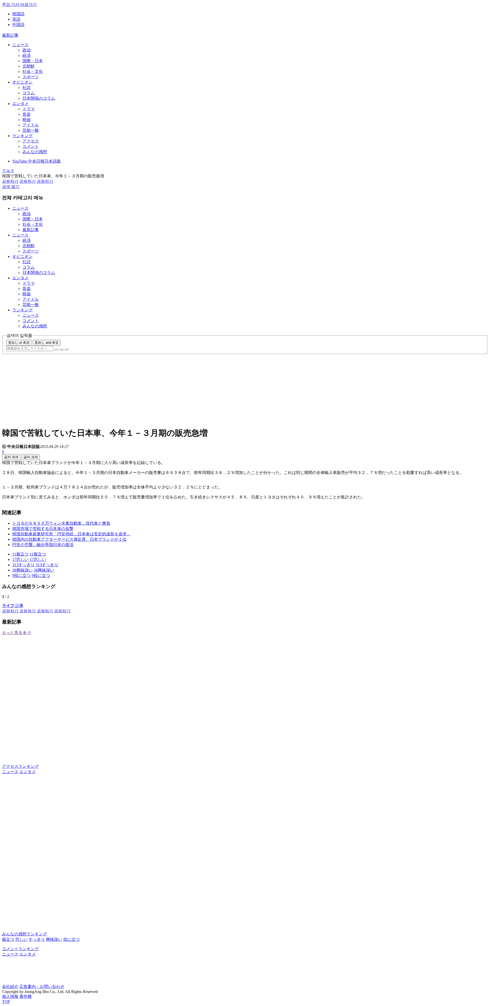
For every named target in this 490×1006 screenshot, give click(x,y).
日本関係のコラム (38, 98)
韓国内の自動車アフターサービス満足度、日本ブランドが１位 (69, 539)
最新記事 (10, 35)
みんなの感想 (34, 152)
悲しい (21, 939)
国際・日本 (32, 61)
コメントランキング (20, 949)
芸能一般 (30, 130)
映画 (26, 119)
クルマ (8, 170)
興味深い (54, 939)
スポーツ (30, 77)
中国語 (18, 24)
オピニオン (22, 82)
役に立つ (71, 939)
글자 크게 (30, 457)
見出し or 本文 (19, 343)
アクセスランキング (20, 766)
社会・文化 (32, 71)
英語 (16, 19)
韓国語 (18, 14)
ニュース (20, 45)
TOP (6, 1001)
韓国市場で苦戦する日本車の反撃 (43, 528)
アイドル (30, 125)
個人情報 (10, 996)
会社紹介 (10, 986)
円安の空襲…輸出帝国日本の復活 (43, 544)
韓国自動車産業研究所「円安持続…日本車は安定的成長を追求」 (71, 534)
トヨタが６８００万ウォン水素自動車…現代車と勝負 (61, 523)
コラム (28, 93)
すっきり (37, 939)
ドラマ (28, 109)
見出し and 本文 (47, 343)
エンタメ (20, 103)
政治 (26, 50)
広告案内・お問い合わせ (41, 986)
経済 (26, 55)
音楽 (26, 114)
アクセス (30, 141)
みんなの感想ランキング (24, 934)
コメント (30, 146)
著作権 (25, 996)
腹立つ (8, 939)
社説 (26, 87)
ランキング (22, 136)
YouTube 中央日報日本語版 (36, 161)
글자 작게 (11, 457)
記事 (12, 605)
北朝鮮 (28, 66)
